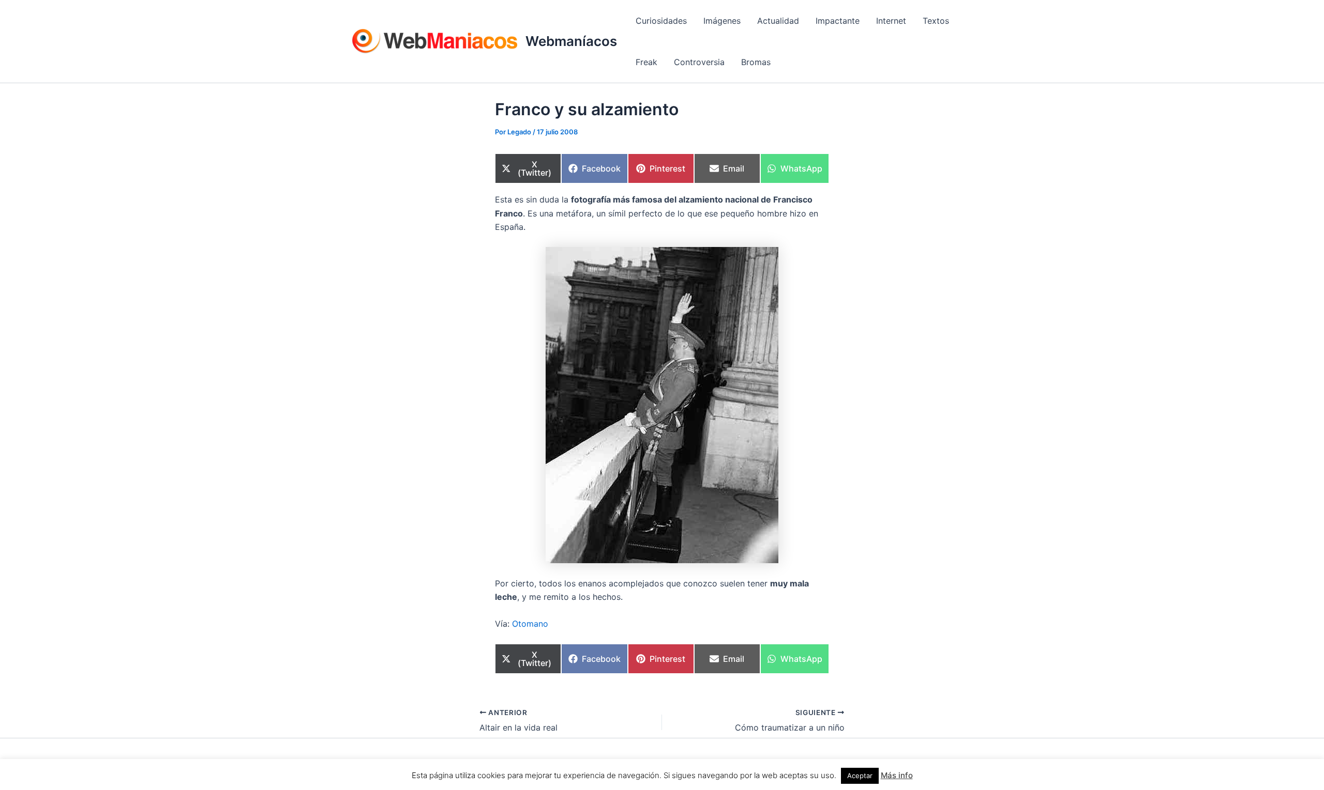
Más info (897, 775)
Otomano (530, 623)
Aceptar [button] (859, 775)
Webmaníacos (571, 41)
